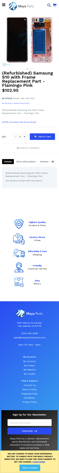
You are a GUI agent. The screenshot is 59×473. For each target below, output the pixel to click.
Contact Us (30, 385)
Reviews (44, 161)
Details (8, 161)
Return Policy (29, 389)
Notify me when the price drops (19, 122)
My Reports (29, 369)
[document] (30, 461)
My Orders (29, 365)
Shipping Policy (29, 393)
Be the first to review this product (16, 103)
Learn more (38, 462)
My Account (29, 361)
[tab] (8, 161)
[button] (27, 69)
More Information (26, 161)
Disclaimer (29, 397)
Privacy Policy (29, 402)
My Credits (29, 374)
